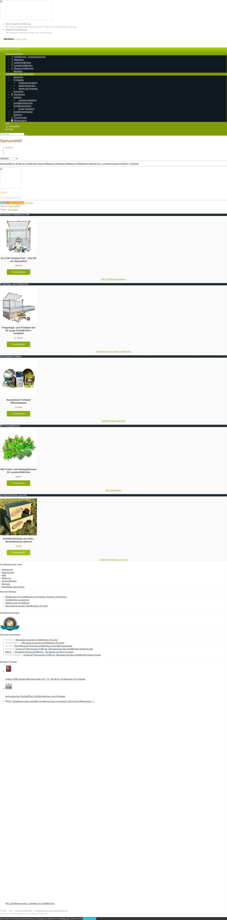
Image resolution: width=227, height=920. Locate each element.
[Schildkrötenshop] (26, 19)
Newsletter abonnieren (13, 586)
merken (29, 202)
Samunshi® (14, 206)
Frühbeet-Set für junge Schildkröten (113, 351)
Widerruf (6, 578)
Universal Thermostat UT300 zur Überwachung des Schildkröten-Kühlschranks (54, 648)
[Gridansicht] (6, 150)
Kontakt (9, 129)
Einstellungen (89, 918)
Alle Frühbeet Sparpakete (113, 279)
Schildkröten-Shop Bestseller (20, 74)
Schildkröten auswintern (17, 599)
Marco (8, 651)
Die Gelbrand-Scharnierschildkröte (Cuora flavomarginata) (43, 645)
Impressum (7, 569)
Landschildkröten (23, 910)
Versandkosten (9, 581)
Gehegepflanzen (113, 490)
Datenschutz (8, 572)
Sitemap (6, 583)
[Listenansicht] (6, 153)
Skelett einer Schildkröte (17, 602)
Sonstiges (13, 209)
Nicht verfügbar (16, 202)
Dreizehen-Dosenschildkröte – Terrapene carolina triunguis (44, 651)
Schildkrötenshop (11, 48)
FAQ (7, 123)
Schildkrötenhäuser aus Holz (113, 559)
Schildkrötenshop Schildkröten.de (51, 910)
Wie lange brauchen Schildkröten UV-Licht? (26, 605)
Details (3, 202)
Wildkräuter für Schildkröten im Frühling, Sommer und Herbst (36, 596)
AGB (4, 575)
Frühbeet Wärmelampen (113, 420)
